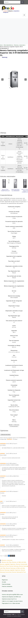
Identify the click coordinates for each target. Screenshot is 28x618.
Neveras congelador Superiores (7, 564)
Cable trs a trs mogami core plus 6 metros (12, 601)
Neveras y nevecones (19, 45)
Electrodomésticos (8, 45)
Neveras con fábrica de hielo (19, 562)
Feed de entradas (6, 584)
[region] (14, 28)
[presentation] (25, 186)
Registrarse (5, 579)
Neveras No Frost (4, 566)
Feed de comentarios (7, 586)
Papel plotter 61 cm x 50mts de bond (11, 603)
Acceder (4, 582)
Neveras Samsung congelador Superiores (10, 570)
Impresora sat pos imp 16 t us (9, 599)
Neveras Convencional (21, 564)
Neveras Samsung (13, 566)
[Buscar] (22, 2)
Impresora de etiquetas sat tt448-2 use (11, 596)
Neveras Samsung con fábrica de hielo (15, 568)
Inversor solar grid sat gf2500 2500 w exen (12, 594)
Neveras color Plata (6, 562)
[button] (2, 79)
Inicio (1, 45)
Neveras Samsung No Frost (19, 572)
